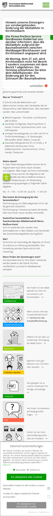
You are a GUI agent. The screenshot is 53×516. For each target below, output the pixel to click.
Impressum (33, 512)
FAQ (6, 420)
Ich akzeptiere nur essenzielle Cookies (26, 505)
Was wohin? (9, 348)
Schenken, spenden (12, 372)
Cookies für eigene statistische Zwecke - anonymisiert (21, 495)
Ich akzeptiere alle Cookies (26, 477)
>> (42, 297)
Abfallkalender (10, 301)
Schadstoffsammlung (13, 324)
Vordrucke (8, 396)
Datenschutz (44, 512)
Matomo (6, 464)
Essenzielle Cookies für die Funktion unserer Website (24, 487)
